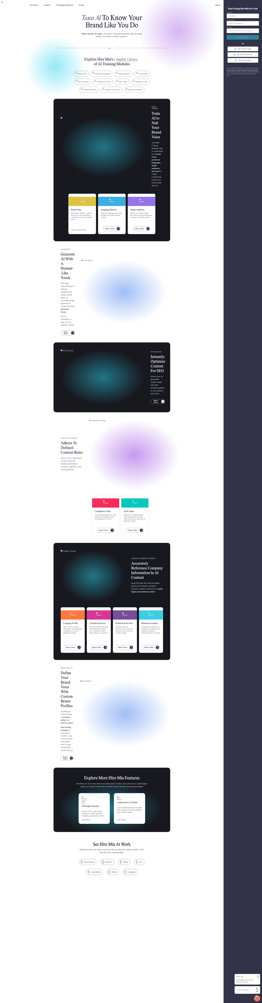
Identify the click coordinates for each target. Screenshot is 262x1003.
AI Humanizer (143, 74)
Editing (125, 862)
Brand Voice (82, 74)
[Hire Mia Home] (12, 5)
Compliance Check (104, 82)
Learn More (86, 820)
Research (108, 862)
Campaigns (131, 872)
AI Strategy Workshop (64, 5)
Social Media (95, 872)
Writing (113, 872)
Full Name (229, 12)
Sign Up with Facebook (244, 54)
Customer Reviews (90, 90)
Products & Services (112, 90)
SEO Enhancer (83, 82)
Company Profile (141, 82)
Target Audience (124, 74)
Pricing (81, 5)
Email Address (230, 20)
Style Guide (123, 82)
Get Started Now (243, 37)
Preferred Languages (102, 74)
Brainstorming (89, 862)
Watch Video (109, 229)
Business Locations (135, 90)
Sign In (218, 5)
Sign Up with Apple (244, 60)
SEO (140, 862)
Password (229, 27)
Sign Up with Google (244, 49)
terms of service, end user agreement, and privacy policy (242, 70)
